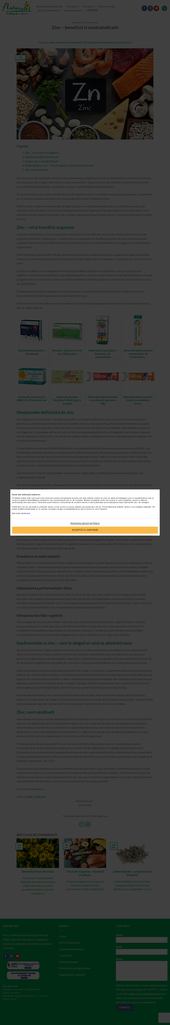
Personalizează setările (85, 523)
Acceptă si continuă (85, 530)
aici (28, 513)
